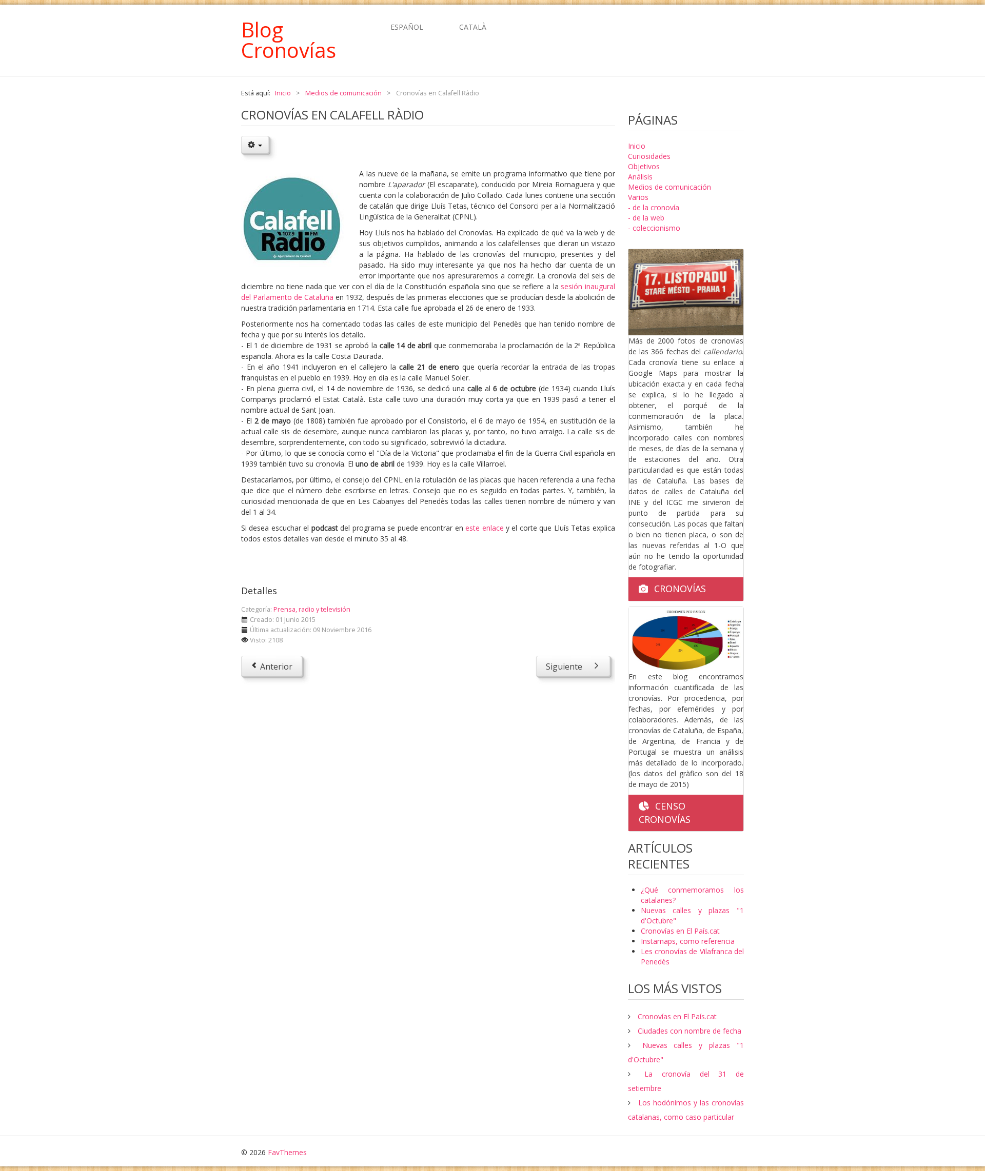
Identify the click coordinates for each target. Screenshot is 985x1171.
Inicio (636, 146)
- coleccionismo (654, 228)
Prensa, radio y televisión (311, 609)
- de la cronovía (653, 207)
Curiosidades (649, 156)
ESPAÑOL (407, 27)
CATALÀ (472, 27)
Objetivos (644, 166)
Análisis (640, 176)
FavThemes (287, 1152)
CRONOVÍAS (680, 588)
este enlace (484, 528)
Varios (638, 197)
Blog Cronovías (288, 39)
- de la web (646, 218)
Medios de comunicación (669, 187)
